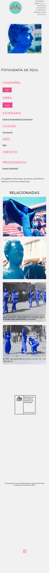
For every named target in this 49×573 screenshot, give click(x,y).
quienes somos (40, 12)
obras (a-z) (39, 3)
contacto (41, 14)
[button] (7, 90)
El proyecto (41, 10)
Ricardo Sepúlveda (10, 168)
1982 (4, 145)
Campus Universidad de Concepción (18, 119)
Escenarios (41, 8)
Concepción (8, 132)
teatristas (41, 6)
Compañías (39, 1)
